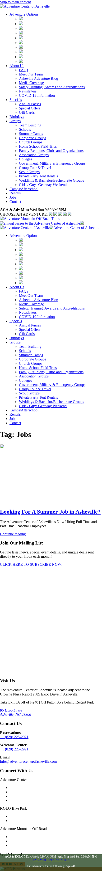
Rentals (15, 193)
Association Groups (34, 155)
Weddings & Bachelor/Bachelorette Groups (51, 180)
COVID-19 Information (37, 95)
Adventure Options (23, 14)
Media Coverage (31, 83)
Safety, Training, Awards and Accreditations (52, 87)
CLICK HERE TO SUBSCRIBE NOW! (31, 564)
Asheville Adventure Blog (38, 78)
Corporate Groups (32, 138)
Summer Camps (31, 134)
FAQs (23, 70)
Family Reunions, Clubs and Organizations (51, 151)
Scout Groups (29, 172)
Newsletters (28, 91)
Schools (25, 129)
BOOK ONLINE (59, 860)
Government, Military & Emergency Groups (52, 163)
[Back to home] (25, 6)
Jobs (12, 197)
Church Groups (30, 142)
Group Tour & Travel (35, 168)
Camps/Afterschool (23, 189)
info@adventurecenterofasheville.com (28, 761)
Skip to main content (15, 2)
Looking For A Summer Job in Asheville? (50, 512)
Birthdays (16, 117)
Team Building (30, 125)
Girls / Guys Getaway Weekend (43, 185)
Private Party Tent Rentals (38, 176)
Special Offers (29, 108)
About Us (16, 66)
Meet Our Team (31, 74)
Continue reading (13, 534)
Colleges (25, 159)
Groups (15, 121)
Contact (15, 202)
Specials (15, 100)
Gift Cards (27, 112)
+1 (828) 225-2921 (14, 737)
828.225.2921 (41, 860)
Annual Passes (30, 104)
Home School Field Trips (38, 146)
